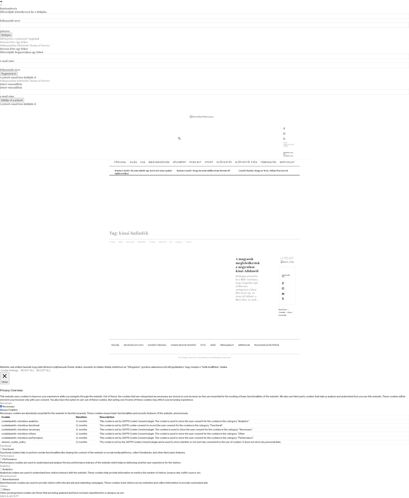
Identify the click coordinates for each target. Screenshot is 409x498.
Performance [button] (7, 456)
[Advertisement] (204, 199)
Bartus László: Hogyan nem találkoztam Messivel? (203, 170)
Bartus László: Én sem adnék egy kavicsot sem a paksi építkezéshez (143, 172)
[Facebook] (284, 128)
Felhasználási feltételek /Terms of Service (25, 45)
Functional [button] (5, 445)
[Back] (1, 5)
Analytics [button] (5, 466)
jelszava (5, 31)
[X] (284, 139)
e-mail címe (7, 61)
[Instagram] (284, 134)
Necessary (9, 406)
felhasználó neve (10, 20)
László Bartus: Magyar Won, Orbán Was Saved (263, 170)
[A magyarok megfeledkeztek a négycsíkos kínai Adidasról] (268, 260)
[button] (179, 138)
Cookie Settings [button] (9, 370)
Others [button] (4, 486)
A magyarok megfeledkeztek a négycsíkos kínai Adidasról (248, 265)
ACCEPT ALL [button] (43, 370)
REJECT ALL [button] (28, 370)
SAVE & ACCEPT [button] (9, 496)
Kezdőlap (283, 309)
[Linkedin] (283, 293)
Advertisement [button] (8, 476)
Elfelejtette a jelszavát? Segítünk (19, 38)
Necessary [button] (6, 403)
